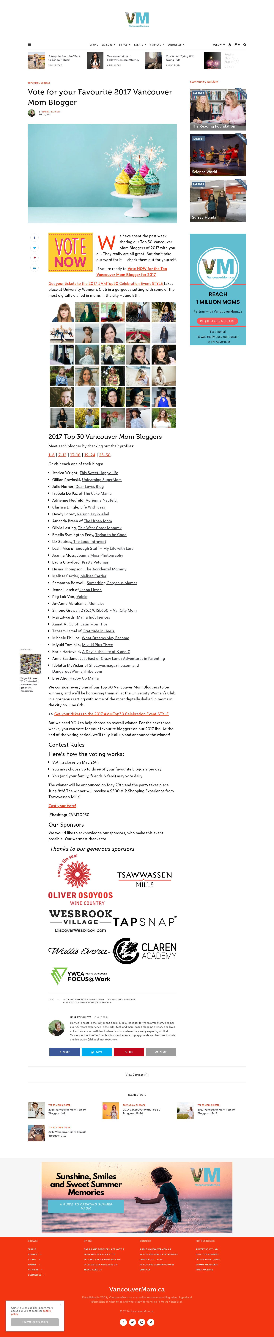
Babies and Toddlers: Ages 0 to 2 (104, 1249)
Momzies (96, 603)
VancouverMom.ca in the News (159, 1254)
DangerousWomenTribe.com (77, 671)
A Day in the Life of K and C (106, 651)
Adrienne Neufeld (101, 500)
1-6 (51, 454)
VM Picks (155, 44)
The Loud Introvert (89, 541)
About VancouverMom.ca (155, 1249)
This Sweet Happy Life (99, 472)
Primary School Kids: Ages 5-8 (102, 1259)
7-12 (62, 454)
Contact (145, 1269)
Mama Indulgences (93, 617)
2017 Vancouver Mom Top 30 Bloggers (83, 999)
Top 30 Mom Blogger (39, 83)
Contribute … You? (151, 1259)
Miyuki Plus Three (97, 644)
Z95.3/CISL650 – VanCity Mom (108, 610)
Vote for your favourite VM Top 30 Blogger (87, 1002)
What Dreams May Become (105, 637)
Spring (94, 44)
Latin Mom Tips (94, 624)
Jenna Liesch (90, 589)
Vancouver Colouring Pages (157, 1264)
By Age (123, 44)
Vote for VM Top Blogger (121, 999)
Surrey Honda (204, 217)
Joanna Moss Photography (100, 555)
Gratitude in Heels (99, 630)
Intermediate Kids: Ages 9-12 (101, 1264)
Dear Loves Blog (89, 486)
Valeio (81, 596)
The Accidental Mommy (105, 569)
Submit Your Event (207, 1264)
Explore (107, 44)
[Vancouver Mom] (137, 19)
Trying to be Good (111, 534)
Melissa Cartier (93, 575)
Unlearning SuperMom (102, 479)
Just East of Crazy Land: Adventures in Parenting (122, 658)
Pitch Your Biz (204, 1269)
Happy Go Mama (84, 678)
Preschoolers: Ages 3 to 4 (99, 1254)
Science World (204, 171)
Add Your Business (207, 1254)
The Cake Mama (98, 493)
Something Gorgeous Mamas (112, 582)
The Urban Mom (98, 520)
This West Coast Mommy (100, 527)
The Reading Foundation (213, 126)
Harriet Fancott (51, 111)
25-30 (105, 454)
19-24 (89, 454)
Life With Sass (92, 507)
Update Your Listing (208, 1259)
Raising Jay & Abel (93, 514)
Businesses (174, 44)
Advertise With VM (207, 1249)
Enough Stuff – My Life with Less (104, 548)
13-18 (75, 454)
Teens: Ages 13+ (93, 1269)
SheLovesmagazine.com (110, 665)
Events (138, 44)
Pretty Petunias (95, 562)
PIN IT (72, 252)
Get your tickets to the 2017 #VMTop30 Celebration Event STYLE (106, 283)
